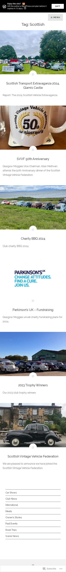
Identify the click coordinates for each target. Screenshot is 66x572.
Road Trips (11, 530)
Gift (57, 6)
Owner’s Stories (14, 517)
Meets (9, 511)
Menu (56, 17)
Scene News (12, 536)
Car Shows (11, 492)
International (12, 505)
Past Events (11, 523)
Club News (11, 498)
